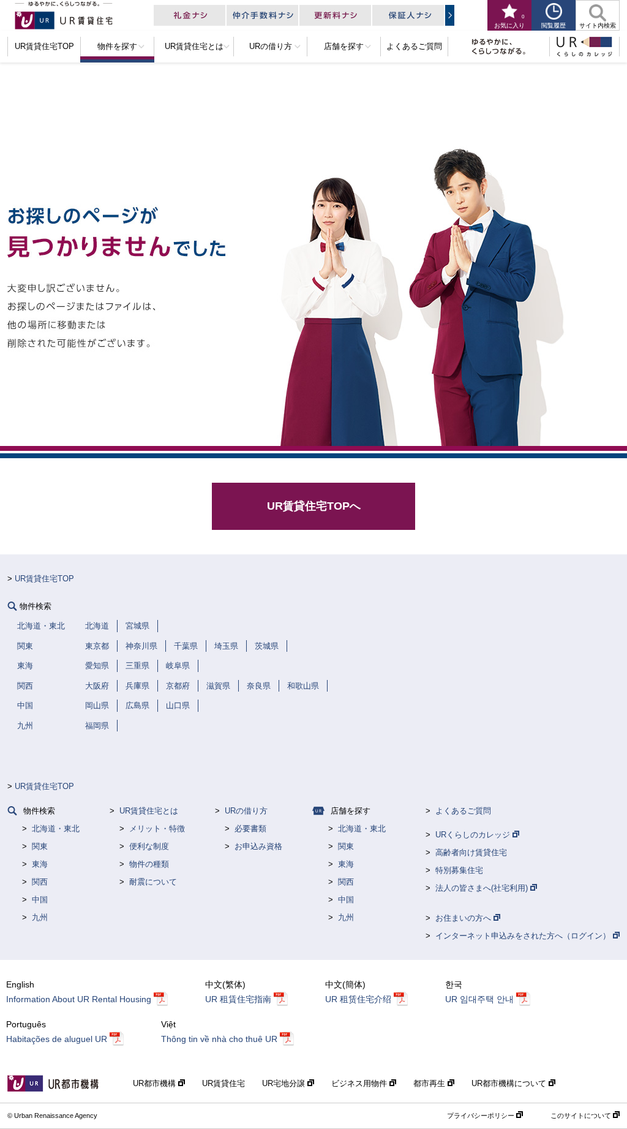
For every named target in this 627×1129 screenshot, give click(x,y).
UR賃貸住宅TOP (44, 578)
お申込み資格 (258, 846)
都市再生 (430, 1083)
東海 (40, 864)
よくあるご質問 (463, 810)
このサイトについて (581, 1115)
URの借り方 (246, 810)
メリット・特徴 (157, 828)
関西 (40, 881)
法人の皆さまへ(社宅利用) (482, 888)
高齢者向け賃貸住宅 (471, 852)
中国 (40, 899)
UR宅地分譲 (284, 1083)
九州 (40, 917)
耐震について (153, 881)
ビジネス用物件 (360, 1083)
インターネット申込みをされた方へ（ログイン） (524, 935)
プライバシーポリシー (481, 1115)
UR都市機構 (155, 1083)
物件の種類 (149, 864)
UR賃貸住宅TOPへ (314, 506)
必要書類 (250, 828)
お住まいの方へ (464, 918)
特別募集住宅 (459, 870)
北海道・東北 (56, 828)
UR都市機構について (510, 1083)
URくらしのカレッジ (473, 834)
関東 (40, 846)
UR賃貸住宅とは (148, 810)
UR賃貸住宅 (223, 1083)
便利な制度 (149, 846)
